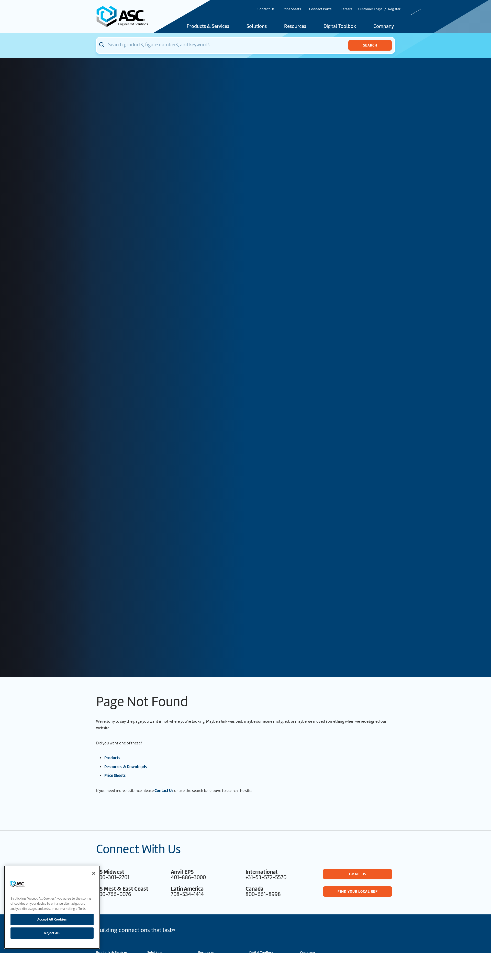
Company (383, 26)
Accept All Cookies (52, 919)
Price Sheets (292, 9)
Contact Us (266, 9)
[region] (52, 907)
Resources (295, 26)
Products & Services (208, 26)
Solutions (257, 26)
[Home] (125, 16)
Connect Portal (320, 9)
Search (370, 45)
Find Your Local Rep (358, 891)
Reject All (52, 933)
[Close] (93, 873)
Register (394, 9)
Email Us (357, 874)
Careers (346, 9)
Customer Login (370, 9)
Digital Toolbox (339, 26)
